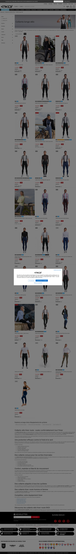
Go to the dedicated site (58, 1)
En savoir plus (31, 280)
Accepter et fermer (41, 280)
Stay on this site (67, 1)
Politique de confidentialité (38, 282)
